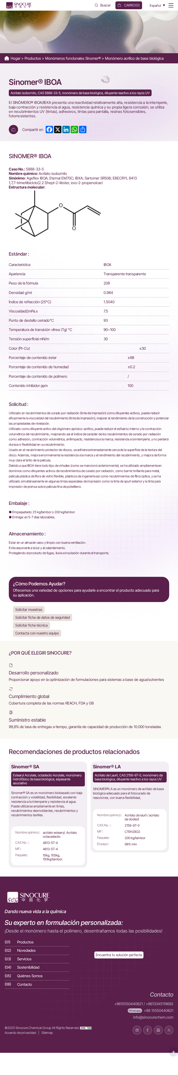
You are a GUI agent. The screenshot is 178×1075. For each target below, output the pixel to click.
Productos (33, 58)
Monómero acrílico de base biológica (134, 58)
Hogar (16, 58)
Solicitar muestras (28, 609)
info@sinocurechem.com (153, 1017)
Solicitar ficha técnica (31, 625)
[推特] (169, 1030)
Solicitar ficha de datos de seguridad (42, 617)
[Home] (18, 5)
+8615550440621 (128, 1004)
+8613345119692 (159, 1004)
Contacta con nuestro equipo (37, 633)
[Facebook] (147, 1030)
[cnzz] (86, 1028)
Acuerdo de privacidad (20, 1033)
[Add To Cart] (13, 129)
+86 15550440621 (158, 1010)
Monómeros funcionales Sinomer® (73, 58)
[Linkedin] (137, 1030)
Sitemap (47, 1033)
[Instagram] (158, 1030)
